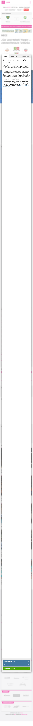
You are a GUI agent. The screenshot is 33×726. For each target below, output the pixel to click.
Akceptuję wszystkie (9, 668)
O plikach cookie (25, 56)
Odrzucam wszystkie (9, 661)
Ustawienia (14, 56)
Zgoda (5, 56)
